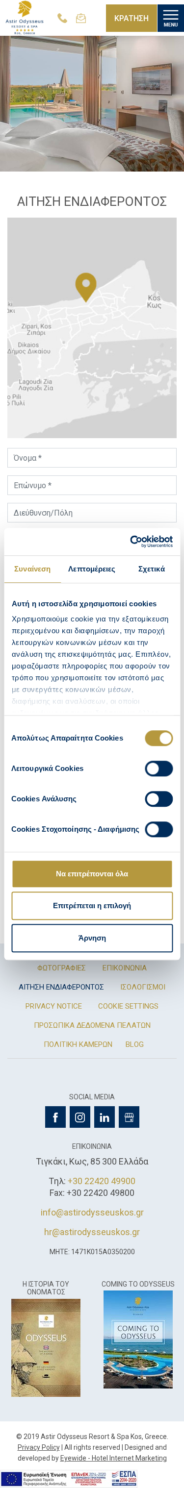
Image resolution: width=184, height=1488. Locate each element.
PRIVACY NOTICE (54, 1006)
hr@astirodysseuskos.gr (92, 1232)
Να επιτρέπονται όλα (92, 873)
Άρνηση (92, 938)
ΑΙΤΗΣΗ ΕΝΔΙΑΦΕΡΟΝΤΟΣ (61, 987)
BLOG (135, 1044)
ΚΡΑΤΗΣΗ (131, 18)
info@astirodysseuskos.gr (92, 1212)
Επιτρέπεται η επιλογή (92, 905)
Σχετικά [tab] (151, 569)
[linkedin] (104, 1117)
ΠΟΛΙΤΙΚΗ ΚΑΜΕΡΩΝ (78, 1044)
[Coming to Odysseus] (138, 1339)
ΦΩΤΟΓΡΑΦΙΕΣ (61, 968)
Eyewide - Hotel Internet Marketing (113, 1458)
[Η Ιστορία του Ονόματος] (45, 1347)
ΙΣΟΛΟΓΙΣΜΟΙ (142, 987)
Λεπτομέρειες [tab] (91, 569)
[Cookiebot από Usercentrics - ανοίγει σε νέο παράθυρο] (131, 541)
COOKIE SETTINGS (128, 1006)
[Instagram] (80, 1117)
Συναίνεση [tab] (32, 569)
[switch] (159, 768)
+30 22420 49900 (101, 1181)
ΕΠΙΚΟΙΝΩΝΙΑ (125, 968)
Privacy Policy (39, 1447)
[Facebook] (55, 1117)
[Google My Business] (129, 1117)
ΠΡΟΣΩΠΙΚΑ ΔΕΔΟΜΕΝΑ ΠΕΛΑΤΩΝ (92, 1025)
